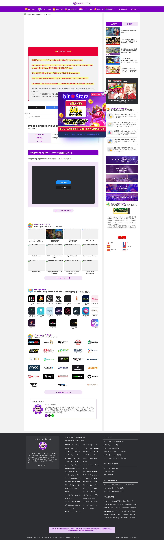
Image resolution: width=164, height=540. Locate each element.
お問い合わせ (37, 537)
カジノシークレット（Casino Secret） (73, 472)
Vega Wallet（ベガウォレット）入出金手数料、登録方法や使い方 (121, 504)
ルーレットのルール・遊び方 (112, 455)
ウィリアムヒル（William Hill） (91, 478)
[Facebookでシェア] (54, 107)
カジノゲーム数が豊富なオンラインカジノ (125, 123)
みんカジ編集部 (50, 404)
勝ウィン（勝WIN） (89, 508)
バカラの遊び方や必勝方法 (112, 448)
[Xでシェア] (36, 107)
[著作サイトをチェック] (46, 415)
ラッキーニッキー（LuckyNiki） (73, 455)
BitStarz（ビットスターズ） (91, 485)
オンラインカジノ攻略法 (111, 464)
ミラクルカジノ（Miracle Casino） (91, 451)
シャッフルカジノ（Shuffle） (73, 502)
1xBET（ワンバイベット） (73, 488)
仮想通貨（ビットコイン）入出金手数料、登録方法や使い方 (121, 518)
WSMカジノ (69, 498)
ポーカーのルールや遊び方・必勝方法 (115, 458)
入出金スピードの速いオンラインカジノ (125, 139)
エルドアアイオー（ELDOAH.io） (91, 492)
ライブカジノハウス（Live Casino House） (73, 478)
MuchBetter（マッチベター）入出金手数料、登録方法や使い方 (121, 511)
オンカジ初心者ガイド (110, 480)
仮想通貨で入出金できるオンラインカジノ (125, 131)
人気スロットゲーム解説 (111, 445)
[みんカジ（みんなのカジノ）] (82, 3)
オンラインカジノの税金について (114, 491)
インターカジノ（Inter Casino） (73, 475)
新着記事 (129, 24)
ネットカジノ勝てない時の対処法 (114, 488)
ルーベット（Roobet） (90, 505)
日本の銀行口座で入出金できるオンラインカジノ (125, 148)
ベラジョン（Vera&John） (91, 455)
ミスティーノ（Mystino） (73, 461)
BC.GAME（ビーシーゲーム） (73, 485)
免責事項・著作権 (46, 537)
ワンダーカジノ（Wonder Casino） (91, 448)
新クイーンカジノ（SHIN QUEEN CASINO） (91, 488)
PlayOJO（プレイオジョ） (73, 458)
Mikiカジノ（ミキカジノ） (73, 512)
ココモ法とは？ (108, 475)
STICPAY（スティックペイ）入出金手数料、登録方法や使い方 (121, 508)
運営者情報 (29, 537)
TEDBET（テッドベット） (73, 445)
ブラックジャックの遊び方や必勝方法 (115, 451)
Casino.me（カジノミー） (73, 468)
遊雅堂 (85, 461)
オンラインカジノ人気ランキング (75, 437)
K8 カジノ (68, 492)
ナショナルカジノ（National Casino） (73, 482)
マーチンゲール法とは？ (111, 468)
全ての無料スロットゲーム (63, 392)
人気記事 (114, 24)
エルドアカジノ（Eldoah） (73, 451)
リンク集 (76, 537)
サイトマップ (69, 537)
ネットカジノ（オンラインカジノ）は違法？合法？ (119, 484)
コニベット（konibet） (90, 458)
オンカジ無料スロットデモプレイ (114, 441)
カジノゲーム (108, 437)
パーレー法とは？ (109, 471)
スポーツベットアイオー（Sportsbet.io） (73, 465)
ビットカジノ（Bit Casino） (91, 472)
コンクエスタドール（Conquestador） (91, 445)
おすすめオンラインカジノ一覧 (74, 441)
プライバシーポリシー (58, 537)
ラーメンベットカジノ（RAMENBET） (73, 495)
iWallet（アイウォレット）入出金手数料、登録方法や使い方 (121, 514)
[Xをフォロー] (49, 415)
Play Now (63, 182)
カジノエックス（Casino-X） (91, 482)
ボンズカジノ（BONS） (72, 448)
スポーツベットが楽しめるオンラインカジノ (125, 114)
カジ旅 (85, 468)
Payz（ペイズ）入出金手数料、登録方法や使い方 (118, 501)
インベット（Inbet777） (90, 495)
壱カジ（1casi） (70, 508)
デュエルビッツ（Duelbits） (91, 502)
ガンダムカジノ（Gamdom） (73, 505)
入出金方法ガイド (109, 497)
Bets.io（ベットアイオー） (91, 498)
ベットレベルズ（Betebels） (91, 465)
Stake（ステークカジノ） (91, 475)
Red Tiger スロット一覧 (63, 278)
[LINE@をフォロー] (52, 415)
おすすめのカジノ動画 (119, 81)
